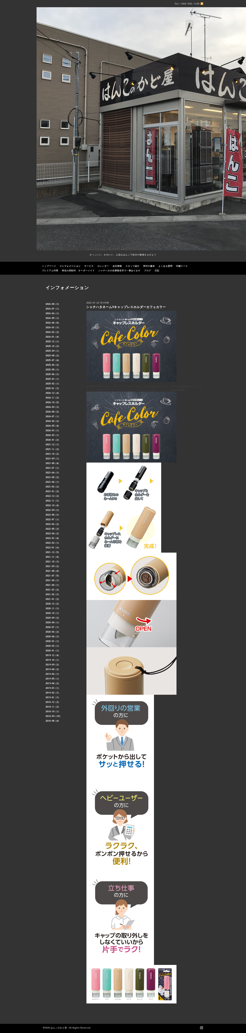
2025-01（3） (53, 388)
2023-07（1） (53, 468)
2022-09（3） (53, 510)
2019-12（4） (53, 655)
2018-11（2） (53, 706)
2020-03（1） (53, 641)
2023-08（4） (53, 463)
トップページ (49, 266)
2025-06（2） (53, 364)
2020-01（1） (53, 650)
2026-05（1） (53, 318)
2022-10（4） (53, 505)
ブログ (147, 270)
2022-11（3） (53, 500)
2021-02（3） (53, 594)
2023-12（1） (53, 444)
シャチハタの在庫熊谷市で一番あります (119, 270)
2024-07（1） (53, 416)
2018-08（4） (53, 720)
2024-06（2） (53, 421)
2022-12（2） (53, 496)
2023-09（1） (53, 458)
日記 (157, 270)
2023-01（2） (53, 491)
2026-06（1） (53, 313)
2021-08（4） (53, 571)
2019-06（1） (53, 674)
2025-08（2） (53, 355)
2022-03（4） (53, 538)
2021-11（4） (53, 556)
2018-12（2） (53, 702)
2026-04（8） (53, 322)
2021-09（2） (53, 566)
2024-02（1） (53, 435)
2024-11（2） (53, 397)
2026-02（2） (53, 332)
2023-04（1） (53, 482)
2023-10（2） (53, 453)
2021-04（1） (53, 585)
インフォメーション (70, 266)
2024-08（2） (53, 411)
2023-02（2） (53, 486)
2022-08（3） (53, 514)
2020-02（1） (53, 645)
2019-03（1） (53, 688)
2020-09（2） (53, 617)
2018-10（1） (53, 711)
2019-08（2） (53, 669)
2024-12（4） (53, 393)
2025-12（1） (53, 341)
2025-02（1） (53, 383)
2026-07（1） (53, 308)
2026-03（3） (53, 327)
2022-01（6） (53, 547)
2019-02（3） (53, 692)
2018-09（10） (54, 716)
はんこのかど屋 (59, 1027)
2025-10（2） (53, 346)
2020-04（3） (53, 636)
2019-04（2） (53, 683)
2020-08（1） (53, 622)
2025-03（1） (53, 379)
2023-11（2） (53, 449)
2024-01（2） (53, 439)
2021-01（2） (53, 599)
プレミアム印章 (50, 270)
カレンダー (103, 266)
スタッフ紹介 (133, 266)
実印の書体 (149, 266)
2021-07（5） (53, 575)
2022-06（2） (53, 524)
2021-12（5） (53, 552)
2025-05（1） (53, 369)
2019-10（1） (53, 660)
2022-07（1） (53, 519)
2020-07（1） (53, 627)
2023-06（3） (53, 472)
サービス (89, 266)
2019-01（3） (53, 697)
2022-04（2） (53, 533)
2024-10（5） (53, 402)
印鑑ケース (182, 266)
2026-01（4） (53, 336)
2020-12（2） (53, 603)
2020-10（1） (53, 613)
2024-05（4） (53, 425)
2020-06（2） (53, 631)
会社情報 (117, 266)
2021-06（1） (53, 580)
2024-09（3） (53, 407)
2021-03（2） (53, 589)
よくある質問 (165, 266)
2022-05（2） (53, 528)
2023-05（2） (53, 477)
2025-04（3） (53, 374)
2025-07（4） (53, 360)
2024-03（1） (53, 430)
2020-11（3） (53, 608)
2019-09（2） (53, 664)
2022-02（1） (53, 542)
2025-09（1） (53, 350)
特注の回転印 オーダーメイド (78, 270)
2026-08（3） (53, 304)
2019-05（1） (53, 678)
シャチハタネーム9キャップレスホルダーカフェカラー (126, 307)
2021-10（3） (53, 561)
